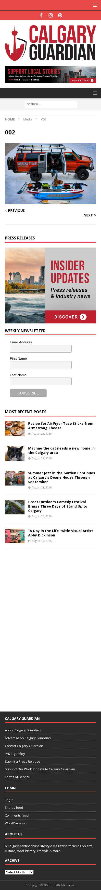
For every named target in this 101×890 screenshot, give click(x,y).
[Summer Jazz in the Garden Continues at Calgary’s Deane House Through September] (15, 478)
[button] (94, 5)
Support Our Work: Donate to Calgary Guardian (40, 769)
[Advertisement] (41, 626)
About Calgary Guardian (23, 730)
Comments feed (17, 815)
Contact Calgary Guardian (24, 746)
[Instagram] (50, 15)
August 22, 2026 (41, 458)
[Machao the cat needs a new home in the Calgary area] (15, 453)
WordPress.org (16, 823)
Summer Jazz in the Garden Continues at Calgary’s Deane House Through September (61, 477)
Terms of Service (17, 777)
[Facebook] (41, 15)
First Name (18, 358)
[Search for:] (50, 104)
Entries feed (14, 807)
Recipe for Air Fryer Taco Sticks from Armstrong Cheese (60, 425)
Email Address (21, 342)
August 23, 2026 (41, 433)
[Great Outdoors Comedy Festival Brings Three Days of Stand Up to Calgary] (15, 507)
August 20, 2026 (41, 516)
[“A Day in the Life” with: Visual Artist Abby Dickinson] (15, 536)
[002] (50, 201)
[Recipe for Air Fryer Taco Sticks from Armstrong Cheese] (15, 428)
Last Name (18, 375)
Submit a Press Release (22, 761)
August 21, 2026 (41, 487)
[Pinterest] (60, 15)
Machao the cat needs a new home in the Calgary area (61, 450)
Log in (9, 799)
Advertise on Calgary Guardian (28, 738)
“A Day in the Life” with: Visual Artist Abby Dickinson (60, 532)
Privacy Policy (15, 753)
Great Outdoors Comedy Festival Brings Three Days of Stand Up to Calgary (57, 506)
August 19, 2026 (41, 541)
